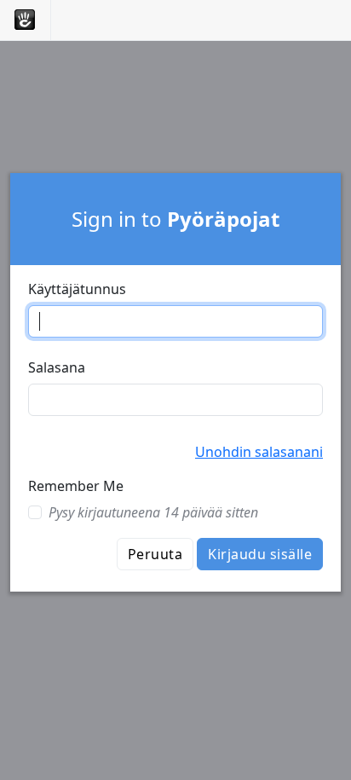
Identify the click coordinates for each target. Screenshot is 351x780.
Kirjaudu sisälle (260, 554)
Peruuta (155, 554)
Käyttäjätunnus (77, 289)
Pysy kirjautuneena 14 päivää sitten (153, 512)
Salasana (56, 367)
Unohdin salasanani (259, 451)
